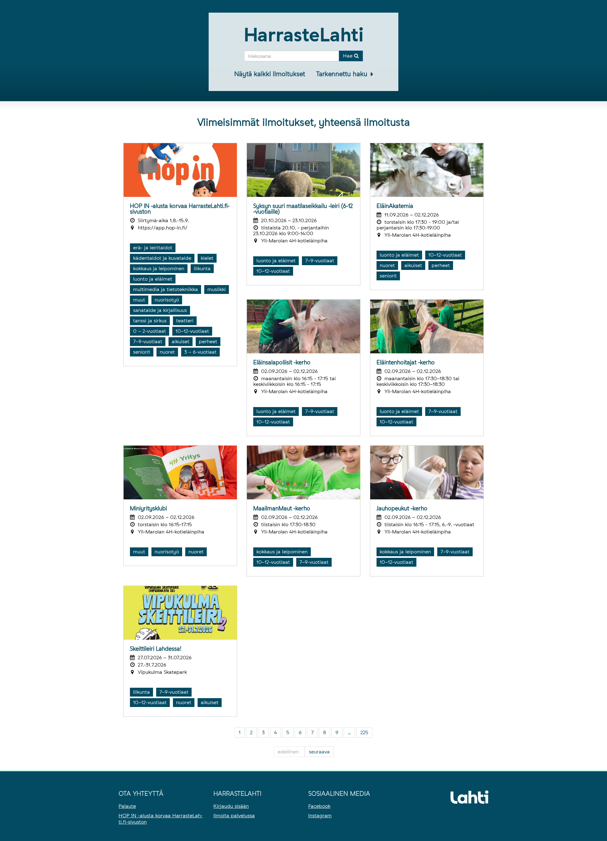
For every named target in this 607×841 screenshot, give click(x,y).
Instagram (320, 816)
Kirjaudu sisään (231, 806)
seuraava (319, 752)
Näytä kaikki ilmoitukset (269, 74)
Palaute (127, 806)
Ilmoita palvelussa (234, 816)
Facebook (319, 806)
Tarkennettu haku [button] (342, 74)
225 (364, 732)
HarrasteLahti (304, 34)
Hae (348, 56)
